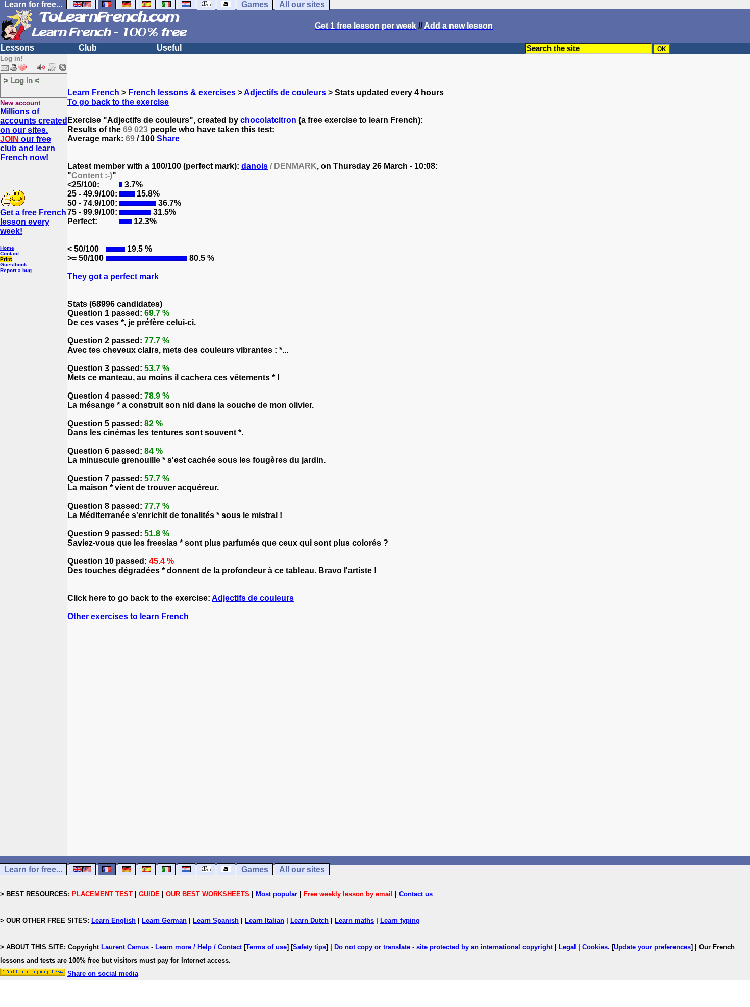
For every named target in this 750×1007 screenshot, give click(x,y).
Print (6, 259)
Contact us (416, 894)
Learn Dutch (309, 920)
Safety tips (309, 947)
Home (7, 248)
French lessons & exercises (182, 92)
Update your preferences (652, 947)
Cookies (595, 947)
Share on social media (102, 973)
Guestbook (13, 264)
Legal (567, 947)
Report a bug (16, 270)
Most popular (276, 894)
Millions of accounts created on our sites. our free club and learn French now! (33, 134)
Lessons (17, 47)
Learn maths (354, 920)
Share (168, 138)
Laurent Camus (125, 947)
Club (88, 47)
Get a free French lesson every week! (33, 221)
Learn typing (400, 920)
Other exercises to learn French (128, 616)
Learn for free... (33, 869)
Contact (9, 253)
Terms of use (266, 947)
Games (254, 869)
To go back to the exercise (118, 101)
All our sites (302, 869)
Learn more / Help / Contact (198, 947)
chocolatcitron (268, 120)
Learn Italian (264, 920)
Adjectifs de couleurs (285, 92)
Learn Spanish (216, 920)
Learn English (113, 920)
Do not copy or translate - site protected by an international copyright (443, 947)
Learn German (164, 920)
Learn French (93, 92)
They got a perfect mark (113, 276)
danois (254, 166)
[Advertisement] (409, 756)
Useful (169, 47)
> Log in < (21, 80)
